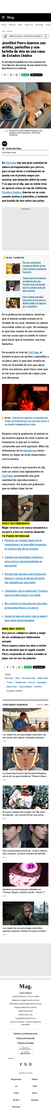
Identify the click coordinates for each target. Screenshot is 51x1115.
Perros (32, 682)
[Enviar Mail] (3, 149)
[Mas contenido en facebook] (20, 1064)
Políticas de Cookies (25, 1043)
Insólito (38, 686)
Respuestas (16, 1079)
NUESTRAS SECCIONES (25, 1073)
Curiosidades (25, 686)
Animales (41, 682)
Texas (20, 25)
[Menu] (4, 17)
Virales (16, 1100)
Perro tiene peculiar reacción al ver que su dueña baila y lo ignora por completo (34, 301)
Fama (16, 1093)
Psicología (39, 25)
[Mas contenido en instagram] (30, 1064)
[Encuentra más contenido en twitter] (11, 74)
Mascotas (12, 686)
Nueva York (29, 25)
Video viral (43, 678)
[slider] (25, 109)
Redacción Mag (13, 148)
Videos (35, 1079)
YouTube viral (28, 678)
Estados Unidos (14, 691)
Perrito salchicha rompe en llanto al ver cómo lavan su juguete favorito (34, 267)
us (16, 1086)
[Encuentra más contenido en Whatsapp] (17, 74)
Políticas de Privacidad (25, 1038)
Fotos (10, 682)
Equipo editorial (26, 993)
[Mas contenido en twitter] (25, 1064)
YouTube (9, 678)
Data (35, 1086)
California (12, 25)
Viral (17, 678)
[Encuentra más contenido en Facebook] (5, 74)
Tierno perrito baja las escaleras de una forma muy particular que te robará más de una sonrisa (34, 284)
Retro (34, 1093)
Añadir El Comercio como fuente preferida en (25, 36)
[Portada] (25, 991)
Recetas (34, 1100)
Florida (3, 25)
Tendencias (20, 682)
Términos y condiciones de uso (25, 1033)
